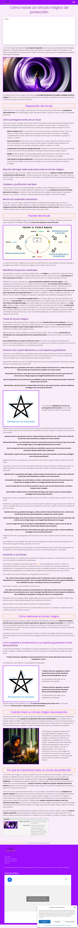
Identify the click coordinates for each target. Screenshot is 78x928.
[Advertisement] (38, 31)
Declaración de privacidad (59, 925)
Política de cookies (48, 925)
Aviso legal (7, 857)
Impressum (68, 925)
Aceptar (44, 921)
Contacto (7, 863)
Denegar (57, 921)
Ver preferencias (69, 921)
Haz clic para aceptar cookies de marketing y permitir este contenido (37, 899)
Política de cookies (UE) (10, 861)
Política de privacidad (10, 859)
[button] (75, 907)
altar (38, 564)
